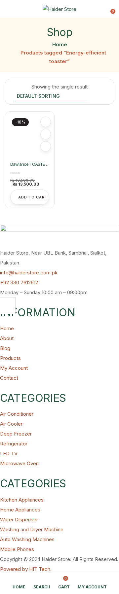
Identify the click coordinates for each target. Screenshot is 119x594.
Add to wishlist (45, 122)
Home (59, 44)
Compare (45, 134)
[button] (109, 9)
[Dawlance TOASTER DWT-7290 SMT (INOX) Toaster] (29, 136)
